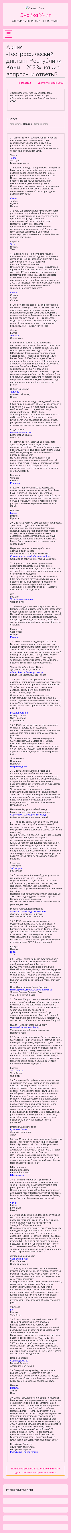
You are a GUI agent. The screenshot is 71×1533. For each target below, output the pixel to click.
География (24, 82)
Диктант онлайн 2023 (51, 82)
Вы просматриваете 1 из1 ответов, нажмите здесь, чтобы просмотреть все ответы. (35, 1470)
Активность (15, 124)
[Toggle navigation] (8, 33)
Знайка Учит (35, 15)
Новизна (27, 124)
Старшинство (41, 124)
